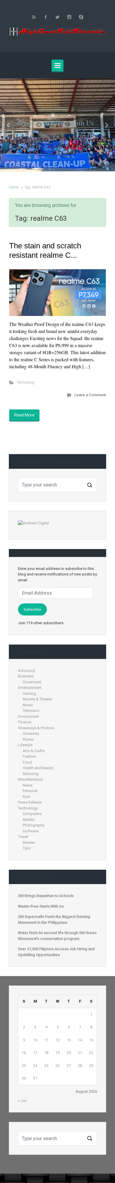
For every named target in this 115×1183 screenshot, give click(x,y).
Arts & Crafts (34, 751)
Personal (30, 791)
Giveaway (31, 733)
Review (29, 842)
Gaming (29, 693)
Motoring (30, 774)
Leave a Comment (90, 395)
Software (30, 831)
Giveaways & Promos (36, 728)
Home (13, 187)
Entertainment (29, 687)
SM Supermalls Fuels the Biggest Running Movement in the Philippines (54, 919)
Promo (28, 739)
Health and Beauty (38, 768)
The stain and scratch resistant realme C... (45, 250)
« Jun (22, 1100)
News (27, 785)
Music (28, 705)
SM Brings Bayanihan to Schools (46, 895)
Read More (24, 415)
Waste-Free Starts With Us (55, 123)
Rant (26, 796)
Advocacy (26, 670)
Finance (24, 722)
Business (26, 676)
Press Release (30, 802)
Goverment (32, 682)
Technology (26, 382)
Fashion (29, 756)
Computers (32, 813)
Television (31, 710)
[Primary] (57, 65)
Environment (28, 716)
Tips (26, 848)
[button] (8, 125)
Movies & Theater (37, 699)
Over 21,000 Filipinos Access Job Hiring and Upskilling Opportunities (56, 952)
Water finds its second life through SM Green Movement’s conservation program (57, 936)
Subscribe (32, 609)
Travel (23, 836)
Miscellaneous (30, 779)
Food (27, 762)
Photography (34, 825)
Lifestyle (25, 745)
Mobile (28, 819)
